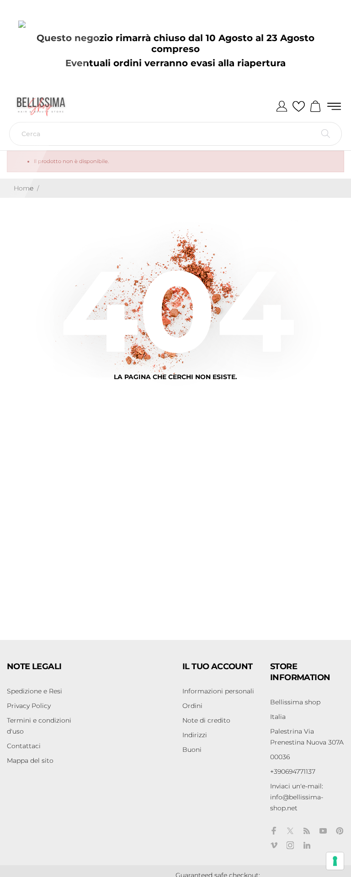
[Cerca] (326, 134)
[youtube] (323, 831)
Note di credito (206, 720)
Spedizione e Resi (34, 691)
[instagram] (290, 845)
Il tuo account (217, 666)
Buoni (192, 749)
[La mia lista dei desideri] (298, 107)
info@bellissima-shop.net (296, 797)
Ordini (192, 706)
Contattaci (24, 746)
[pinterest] (339, 831)
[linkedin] (306, 845)
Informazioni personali (218, 691)
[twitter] (290, 831)
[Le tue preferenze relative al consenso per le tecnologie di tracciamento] (335, 861)
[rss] (306, 831)
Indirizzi (194, 735)
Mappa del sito (30, 760)
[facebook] (273, 831)
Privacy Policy (29, 706)
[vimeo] (273, 845)
